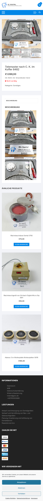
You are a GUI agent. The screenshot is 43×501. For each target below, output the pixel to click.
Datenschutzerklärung (23, 498)
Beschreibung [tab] (11, 100)
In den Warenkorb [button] (21, 244)
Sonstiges (16, 85)
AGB (8, 388)
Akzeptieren (21, 482)
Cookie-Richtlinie (10, 498)
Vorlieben (21, 494)
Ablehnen (21, 488)
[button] (37, 22)
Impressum (34, 498)
